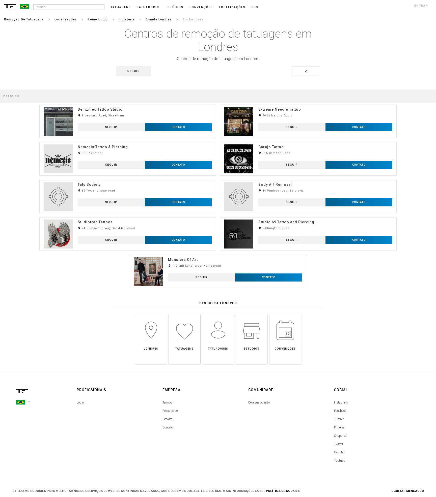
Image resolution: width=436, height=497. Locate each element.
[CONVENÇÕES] (285, 314)
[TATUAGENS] (184, 314)
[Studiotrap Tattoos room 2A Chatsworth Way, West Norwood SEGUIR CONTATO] (127, 217)
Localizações (232, 7)
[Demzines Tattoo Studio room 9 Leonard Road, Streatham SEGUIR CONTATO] (127, 104)
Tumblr (339, 419)
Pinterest (339, 427)
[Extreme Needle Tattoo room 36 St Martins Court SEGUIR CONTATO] (308, 104)
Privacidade (170, 411)
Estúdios (174, 7)
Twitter (338, 444)
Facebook (340, 411)
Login (80, 402)
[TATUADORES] (218, 314)
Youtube (339, 460)
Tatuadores (148, 7)
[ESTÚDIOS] (251, 314)
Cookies (167, 419)
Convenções (201, 7)
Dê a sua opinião (259, 402)
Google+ (339, 452)
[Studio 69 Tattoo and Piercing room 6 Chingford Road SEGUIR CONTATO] (308, 217)
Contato (167, 427)
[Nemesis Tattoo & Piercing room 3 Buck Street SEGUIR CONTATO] (127, 142)
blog (256, 7)
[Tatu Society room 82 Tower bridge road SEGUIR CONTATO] (127, 179)
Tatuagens (121, 7)
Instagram (341, 402)
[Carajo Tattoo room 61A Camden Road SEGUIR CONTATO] (308, 142)
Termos (167, 402)
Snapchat (340, 436)
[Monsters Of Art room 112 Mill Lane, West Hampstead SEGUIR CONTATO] (218, 254)
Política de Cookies (282, 491)
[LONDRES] (151, 314)
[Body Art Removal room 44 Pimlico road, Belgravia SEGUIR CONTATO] (308, 179)
